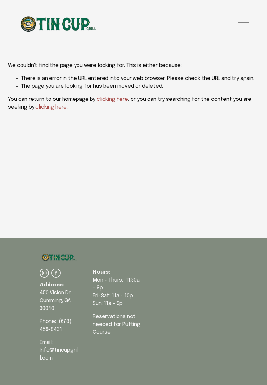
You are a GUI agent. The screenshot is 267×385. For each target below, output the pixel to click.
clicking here (112, 99)
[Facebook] (56, 273)
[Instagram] (44, 273)
